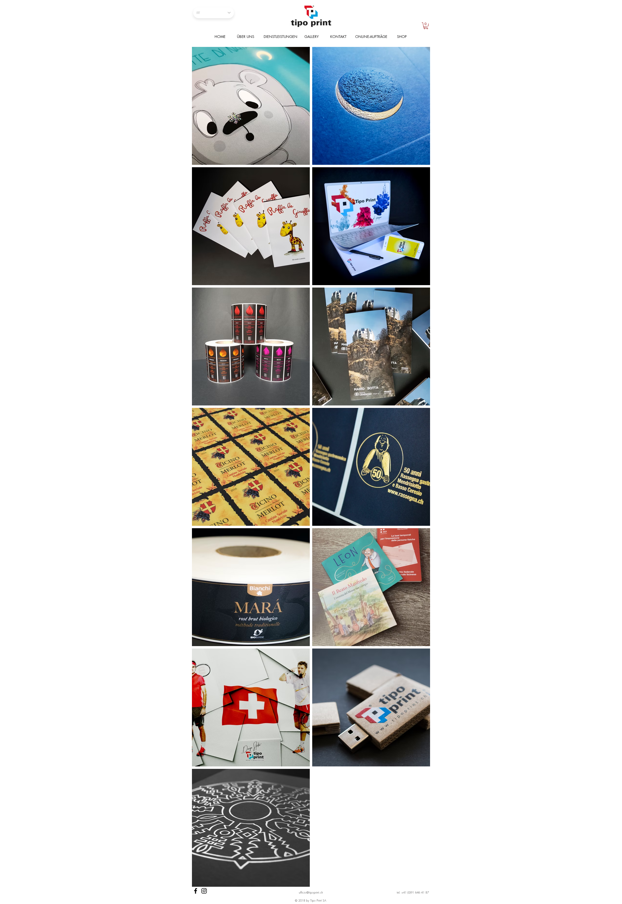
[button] (426, 25)
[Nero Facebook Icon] (195, 891)
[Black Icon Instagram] (204, 891)
